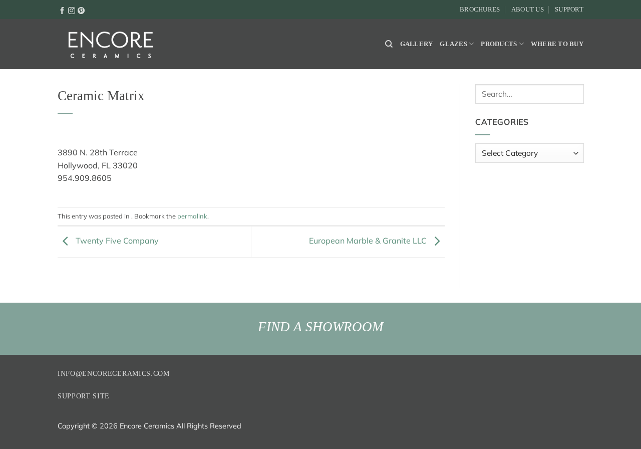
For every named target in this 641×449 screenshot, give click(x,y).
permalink (192, 216)
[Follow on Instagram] (72, 10)
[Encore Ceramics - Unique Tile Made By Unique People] (110, 44)
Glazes (453, 44)
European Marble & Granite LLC (369, 241)
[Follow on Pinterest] (81, 10)
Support (569, 9)
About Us (527, 9)
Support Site (84, 396)
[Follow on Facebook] (62, 10)
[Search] (389, 44)
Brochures (480, 9)
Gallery (416, 44)
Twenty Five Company (116, 241)
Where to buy (557, 44)
